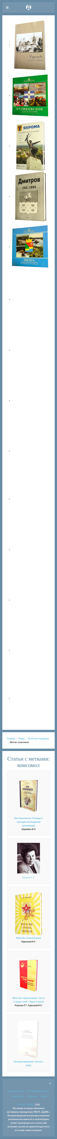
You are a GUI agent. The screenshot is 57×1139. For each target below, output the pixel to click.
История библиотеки (38, 1091)
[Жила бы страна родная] (28, 913)
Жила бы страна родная (28, 938)
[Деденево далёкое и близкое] (30, 45)
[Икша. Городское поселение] (30, 247)
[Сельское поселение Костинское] (30, 400)
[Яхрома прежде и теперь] (30, 549)
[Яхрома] (30, 146)
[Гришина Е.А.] (28, 858)
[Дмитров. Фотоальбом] (30, 650)
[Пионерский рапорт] (28, 1039)
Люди (21, 738)
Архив (44, 1096)
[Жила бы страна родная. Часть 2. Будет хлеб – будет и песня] (28, 975)
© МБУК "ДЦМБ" (25, 1104)
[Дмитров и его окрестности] (30, 451)
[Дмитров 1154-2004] (30, 196)
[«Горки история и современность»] (30, 698)
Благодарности (16, 1091)
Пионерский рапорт (24, 1061)
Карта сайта (18, 1096)
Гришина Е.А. (28, 877)
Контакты (33, 1096)
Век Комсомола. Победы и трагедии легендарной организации (28, 822)
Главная (11, 738)
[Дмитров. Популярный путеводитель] (30, 299)
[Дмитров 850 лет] (30, 600)
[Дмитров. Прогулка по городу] (30, 350)
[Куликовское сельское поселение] (30, 95)
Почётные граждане (38, 738)
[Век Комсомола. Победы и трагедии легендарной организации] (28, 796)
